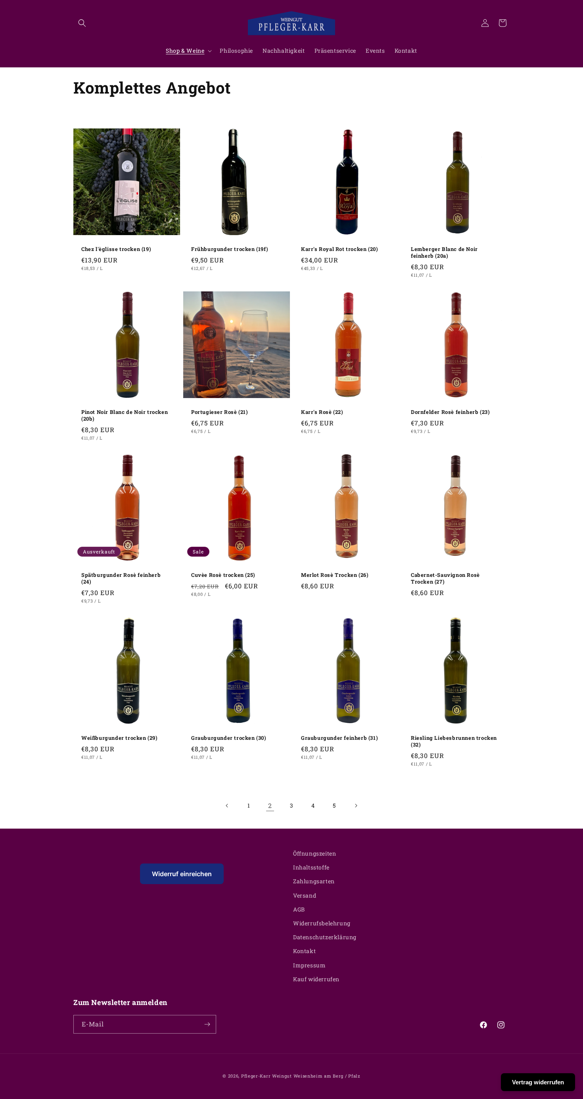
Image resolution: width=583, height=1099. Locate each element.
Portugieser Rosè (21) (219, 412)
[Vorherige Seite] (227, 805)
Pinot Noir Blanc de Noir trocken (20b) (124, 415)
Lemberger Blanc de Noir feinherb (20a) (444, 252)
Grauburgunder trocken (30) (229, 738)
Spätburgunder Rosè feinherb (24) (121, 578)
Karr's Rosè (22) (322, 412)
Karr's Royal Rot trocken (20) (339, 249)
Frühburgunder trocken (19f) (229, 249)
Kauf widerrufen (316, 979)
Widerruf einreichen (182, 874)
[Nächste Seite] (355, 805)
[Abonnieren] (207, 1024)
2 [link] (270, 805)
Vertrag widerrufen (538, 1082)
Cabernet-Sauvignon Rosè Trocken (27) (445, 578)
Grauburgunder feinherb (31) (339, 738)
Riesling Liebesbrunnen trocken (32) (454, 741)
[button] (82, 23)
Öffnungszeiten (314, 853)
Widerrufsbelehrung (322, 923)
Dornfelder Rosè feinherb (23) (450, 412)
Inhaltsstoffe (311, 867)
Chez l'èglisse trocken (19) (116, 249)
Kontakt (304, 951)
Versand (304, 895)
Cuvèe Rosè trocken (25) (223, 575)
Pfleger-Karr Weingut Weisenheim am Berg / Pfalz (301, 1076)
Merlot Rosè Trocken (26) (334, 575)
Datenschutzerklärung (325, 937)
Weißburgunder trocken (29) (119, 738)
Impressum (309, 965)
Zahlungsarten (314, 881)
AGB (299, 909)
